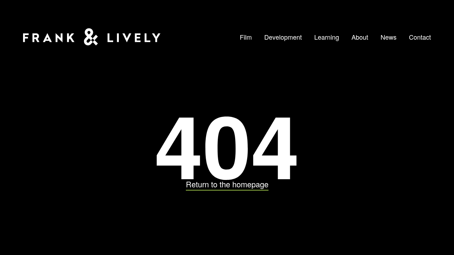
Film (246, 36)
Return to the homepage (227, 183)
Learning (326, 36)
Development (283, 36)
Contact (420, 36)
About (359, 36)
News (389, 36)
